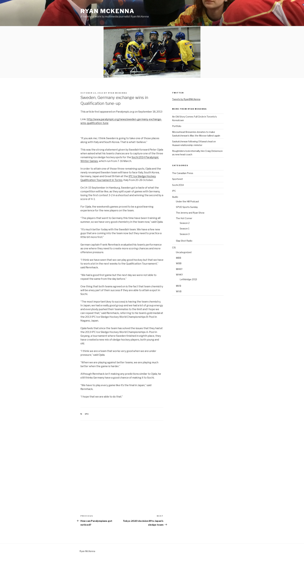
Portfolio (176, 126)
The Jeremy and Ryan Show (190, 212)
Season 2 (185, 223)
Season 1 (184, 228)
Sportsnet (177, 179)
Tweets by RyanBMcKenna (186, 99)
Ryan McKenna (107, 11)
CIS (174, 247)
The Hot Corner (184, 218)
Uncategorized (183, 252)
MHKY (179, 269)
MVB (178, 285)
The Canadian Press (182, 173)
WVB (178, 291)
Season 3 (185, 234)
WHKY (179, 274)
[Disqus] (121, 460)
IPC (87, 414)
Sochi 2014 (178, 185)
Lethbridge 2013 (188, 279)
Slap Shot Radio (184, 240)
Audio (175, 197)
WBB (178, 263)
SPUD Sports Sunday (187, 207)
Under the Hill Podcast (187, 201)
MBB (178, 257)
